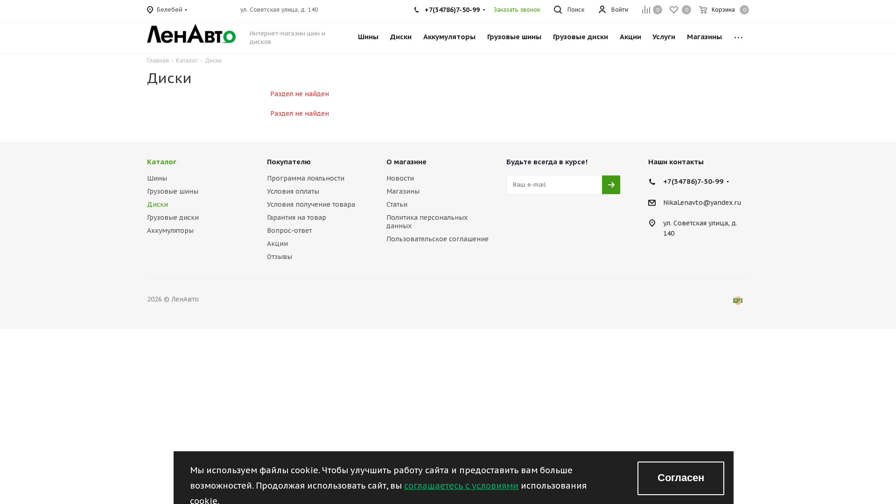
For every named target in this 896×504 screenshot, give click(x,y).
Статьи (396, 204)
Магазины (403, 191)
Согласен (681, 477)
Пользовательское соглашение (437, 239)
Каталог (161, 161)
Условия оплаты (293, 191)
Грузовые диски (173, 217)
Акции (277, 243)
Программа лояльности (305, 178)
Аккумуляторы (170, 230)
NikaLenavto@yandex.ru (702, 202)
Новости (400, 178)
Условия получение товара (311, 204)
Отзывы (279, 256)
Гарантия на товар (296, 217)
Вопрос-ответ (289, 230)
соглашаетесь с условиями (461, 485)
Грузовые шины (172, 191)
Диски (157, 204)
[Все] (738, 32)
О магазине (406, 161)
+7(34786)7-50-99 (693, 181)
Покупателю (289, 161)
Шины (157, 178)
